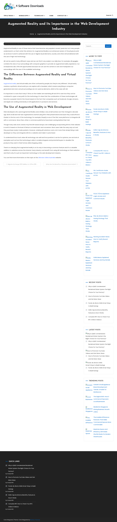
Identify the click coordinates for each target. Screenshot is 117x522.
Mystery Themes (35, 520)
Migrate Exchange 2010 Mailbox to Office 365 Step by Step (24, 164)
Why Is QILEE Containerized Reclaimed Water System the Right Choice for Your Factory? (99, 289)
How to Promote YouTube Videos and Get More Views (98, 297)
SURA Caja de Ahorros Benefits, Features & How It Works (98, 311)
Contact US (61, 16)
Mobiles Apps (23, 16)
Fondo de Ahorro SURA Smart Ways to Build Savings (99, 304)
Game (51, 16)
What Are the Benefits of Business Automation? (61, 164)
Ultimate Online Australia (46, 157)
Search (108, 15)
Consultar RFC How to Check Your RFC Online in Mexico (99, 318)
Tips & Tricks (8, 16)
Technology (39, 16)
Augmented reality (10, 83)
